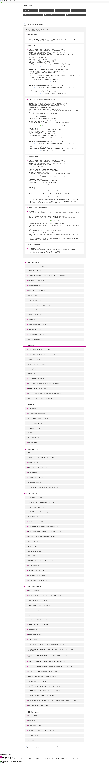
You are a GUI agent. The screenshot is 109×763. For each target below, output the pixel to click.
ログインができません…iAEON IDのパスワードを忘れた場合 (42, 354)
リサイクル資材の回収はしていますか (36, 334)
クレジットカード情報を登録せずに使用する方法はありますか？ (42, 676)
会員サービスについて (28, 10)
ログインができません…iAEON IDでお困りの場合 (39, 349)
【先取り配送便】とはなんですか (35, 497)
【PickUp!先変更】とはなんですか (36, 521)
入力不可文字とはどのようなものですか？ (37, 388)
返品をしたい (31, 740)
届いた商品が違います (33, 34)
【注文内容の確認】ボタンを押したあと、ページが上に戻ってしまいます (44, 686)
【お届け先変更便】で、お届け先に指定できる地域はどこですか (42, 512)
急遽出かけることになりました (35, 551)
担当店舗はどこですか (33, 295)
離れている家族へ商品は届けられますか (37, 575)
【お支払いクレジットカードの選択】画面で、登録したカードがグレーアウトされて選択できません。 (51, 666)
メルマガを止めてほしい (33, 319)
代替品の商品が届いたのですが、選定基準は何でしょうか (41, 730)
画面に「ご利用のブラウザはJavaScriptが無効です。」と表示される (43, 383)
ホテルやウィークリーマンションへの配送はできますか (40, 560)
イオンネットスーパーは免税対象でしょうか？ (38, 705)
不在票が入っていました (33, 546)
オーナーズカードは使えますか (35, 634)
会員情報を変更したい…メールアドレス (37, 364)
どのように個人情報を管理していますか (37, 324)
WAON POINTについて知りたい (35, 610)
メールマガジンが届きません (34, 309)
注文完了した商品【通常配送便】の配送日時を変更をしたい (41, 99)
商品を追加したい (32, 45)
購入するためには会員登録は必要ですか (37, 290)
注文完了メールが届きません (34, 314)
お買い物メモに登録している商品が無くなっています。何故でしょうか (44, 487)
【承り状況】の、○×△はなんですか (36, 570)
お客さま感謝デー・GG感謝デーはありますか (38, 270)
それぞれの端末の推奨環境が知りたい (36, 378)
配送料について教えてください (35, 590)
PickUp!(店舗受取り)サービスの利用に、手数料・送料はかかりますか (43, 526)
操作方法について (43, 10)
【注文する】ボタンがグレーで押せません (37, 681)
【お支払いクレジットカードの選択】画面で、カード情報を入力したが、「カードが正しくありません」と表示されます (54, 656)
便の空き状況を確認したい (34, 565)
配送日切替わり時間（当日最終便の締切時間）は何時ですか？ (42, 536)
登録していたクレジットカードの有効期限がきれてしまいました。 (43, 671)
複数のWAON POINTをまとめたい (36, 615)
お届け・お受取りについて (29, 14)
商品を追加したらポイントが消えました (37, 477)
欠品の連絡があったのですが (34, 725)
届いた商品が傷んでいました (34, 715)
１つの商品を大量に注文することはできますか (38, 418)
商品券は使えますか (32, 629)
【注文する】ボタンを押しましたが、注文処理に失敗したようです (43, 695)
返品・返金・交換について (72, 14)
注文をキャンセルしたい (33, 156)
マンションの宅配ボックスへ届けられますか (38, 580)
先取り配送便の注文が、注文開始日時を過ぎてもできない (41, 502)
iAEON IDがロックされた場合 (35, 359)
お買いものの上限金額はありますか (36, 280)
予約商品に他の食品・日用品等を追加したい (38, 207)
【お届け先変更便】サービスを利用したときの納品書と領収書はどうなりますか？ (46, 644)
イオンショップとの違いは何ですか (36, 266)
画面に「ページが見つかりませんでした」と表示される (40, 398)
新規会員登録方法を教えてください (36, 285)
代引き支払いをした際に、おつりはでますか (38, 624)
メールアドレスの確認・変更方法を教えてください (39, 305)
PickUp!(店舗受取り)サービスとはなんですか (38, 516)
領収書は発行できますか (33, 639)
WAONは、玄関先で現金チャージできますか (38, 600)
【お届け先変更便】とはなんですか (36, 507)
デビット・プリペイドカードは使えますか (37, 619)
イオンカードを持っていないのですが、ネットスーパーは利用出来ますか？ (45, 595)
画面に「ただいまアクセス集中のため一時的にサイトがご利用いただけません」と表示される (49, 393)
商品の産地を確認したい (33, 408)
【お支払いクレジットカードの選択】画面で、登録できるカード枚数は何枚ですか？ (47, 661)
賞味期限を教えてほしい (33, 432)
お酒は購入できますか (33, 442)
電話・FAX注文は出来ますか (34, 339)
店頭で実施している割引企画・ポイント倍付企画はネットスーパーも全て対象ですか (47, 275)
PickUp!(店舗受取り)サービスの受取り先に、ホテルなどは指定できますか (44, 531)
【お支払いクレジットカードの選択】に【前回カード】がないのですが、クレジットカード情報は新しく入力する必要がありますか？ (54, 650)
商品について (59, 10)
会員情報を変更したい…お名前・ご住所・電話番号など (40, 369)
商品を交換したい (32, 720)
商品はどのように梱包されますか (35, 300)
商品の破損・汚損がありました (35, 735)
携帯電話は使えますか (33, 373)
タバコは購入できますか (33, 437)
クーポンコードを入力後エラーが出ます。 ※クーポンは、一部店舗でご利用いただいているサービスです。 (52, 700)
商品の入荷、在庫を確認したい (35, 423)
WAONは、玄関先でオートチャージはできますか (39, 605)
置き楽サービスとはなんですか (35, 329)
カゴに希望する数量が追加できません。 (37, 413)
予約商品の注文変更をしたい (34, 244)
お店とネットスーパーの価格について (36, 428)
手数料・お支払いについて (51, 14)
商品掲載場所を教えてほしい (34, 482)
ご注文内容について (76, 10)
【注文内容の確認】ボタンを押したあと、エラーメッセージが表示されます (45, 690)
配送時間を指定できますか (34, 555)
